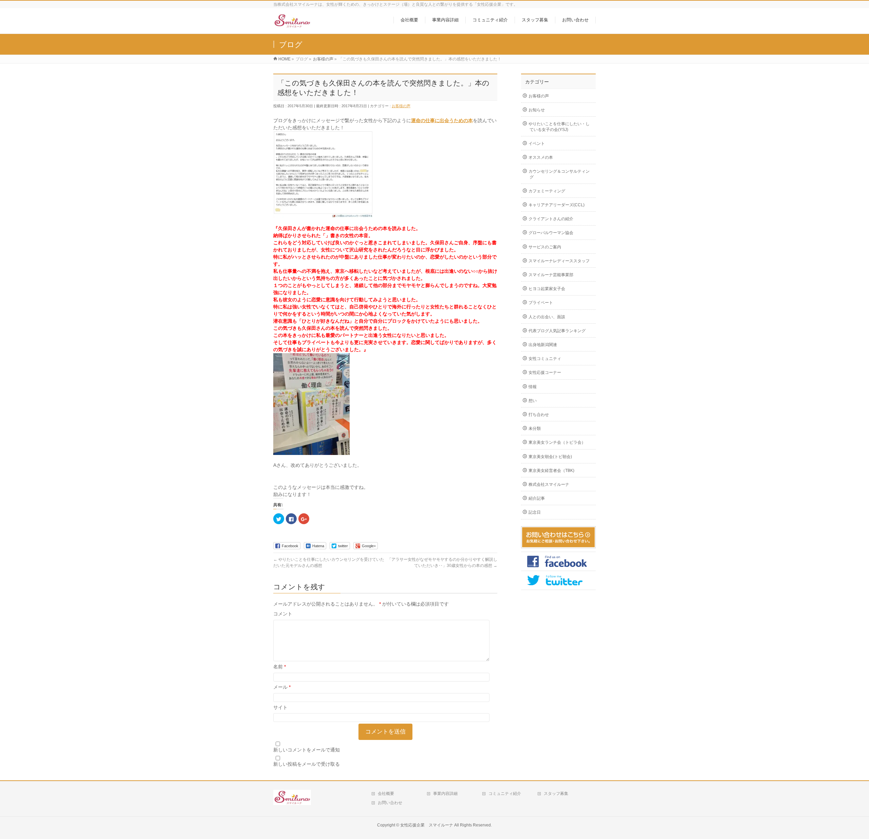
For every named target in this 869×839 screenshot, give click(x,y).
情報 (533, 386)
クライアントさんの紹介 (551, 218)
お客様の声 (401, 106)
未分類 (535, 428)
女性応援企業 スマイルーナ (426, 825)
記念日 (535, 512)
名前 (279, 666)
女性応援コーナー (545, 372)
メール (282, 687)
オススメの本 (541, 157)
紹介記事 (537, 498)
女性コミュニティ (545, 358)
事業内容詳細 (445, 793)
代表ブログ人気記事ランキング (557, 330)
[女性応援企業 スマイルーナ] (292, 25)
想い (533, 400)
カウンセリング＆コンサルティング (559, 174)
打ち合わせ (539, 414)
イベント (537, 143)
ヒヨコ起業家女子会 (547, 288)
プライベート (541, 302)
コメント (282, 613)
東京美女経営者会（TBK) (551, 470)
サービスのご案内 (545, 247)
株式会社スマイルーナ (549, 484)
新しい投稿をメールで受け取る (306, 764)
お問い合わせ (390, 802)
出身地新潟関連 (543, 344)
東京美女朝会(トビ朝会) (550, 456)
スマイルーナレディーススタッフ (559, 261)
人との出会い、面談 (547, 316)
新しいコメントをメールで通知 (306, 749)
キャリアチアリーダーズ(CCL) (557, 205)
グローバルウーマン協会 (551, 232)
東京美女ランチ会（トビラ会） (557, 442)
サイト (280, 707)
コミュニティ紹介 (504, 793)
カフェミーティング (547, 191)
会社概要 (386, 793)
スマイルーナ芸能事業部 (551, 274)
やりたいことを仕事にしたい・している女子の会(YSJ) (559, 126)
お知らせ (537, 110)
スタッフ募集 (556, 793)
